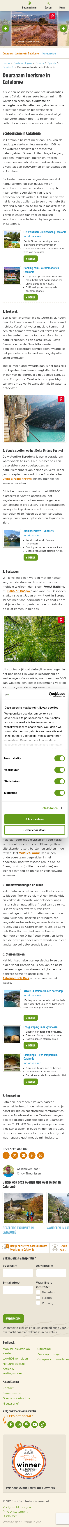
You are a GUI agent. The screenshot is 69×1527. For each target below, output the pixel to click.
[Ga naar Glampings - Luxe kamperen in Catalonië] (12, 1062)
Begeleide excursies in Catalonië (18, 1229)
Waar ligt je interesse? (44, 1285)
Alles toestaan (34, 819)
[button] (5, 28)
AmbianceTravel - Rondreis (39, 531)
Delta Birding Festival (17, 479)
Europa (47, 1297)
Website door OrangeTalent (22, 1521)
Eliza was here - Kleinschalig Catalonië (45, 232)
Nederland (49, 1292)
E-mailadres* (11, 1282)
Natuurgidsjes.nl (14, 1363)
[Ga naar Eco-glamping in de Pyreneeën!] (12, 1034)
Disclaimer (10, 1515)
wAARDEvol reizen (15, 1358)
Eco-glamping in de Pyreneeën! (41, 1027)
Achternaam (44, 1265)
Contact (8, 1387)
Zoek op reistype (49, 1353)
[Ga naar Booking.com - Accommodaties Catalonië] (12, 275)
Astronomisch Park (16, 978)
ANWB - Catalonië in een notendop (43, 991)
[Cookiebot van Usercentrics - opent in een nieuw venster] (49, 694)
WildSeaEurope (29, 853)
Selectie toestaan (34, 830)
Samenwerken (12, 1393)
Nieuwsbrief (11, 1403)
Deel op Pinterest (61, 399)
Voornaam (10, 1265)
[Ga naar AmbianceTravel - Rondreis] (12, 538)
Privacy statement (15, 1511)
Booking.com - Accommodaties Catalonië (41, 270)
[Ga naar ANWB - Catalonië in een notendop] (12, 998)
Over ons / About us (16, 1398)
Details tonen (49, 807)
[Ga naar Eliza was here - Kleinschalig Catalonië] (12, 239)
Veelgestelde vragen (17, 1507)
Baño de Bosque (19, 591)
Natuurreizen (50, 53)
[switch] (59, 770)
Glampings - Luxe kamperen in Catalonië (41, 1057)
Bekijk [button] (31, 258)
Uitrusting (44, 1348)
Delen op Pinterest (52, 16)
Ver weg (47, 1303)
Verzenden (13, 1318)
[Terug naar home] (8, 5)
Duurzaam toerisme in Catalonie (21, 53)
